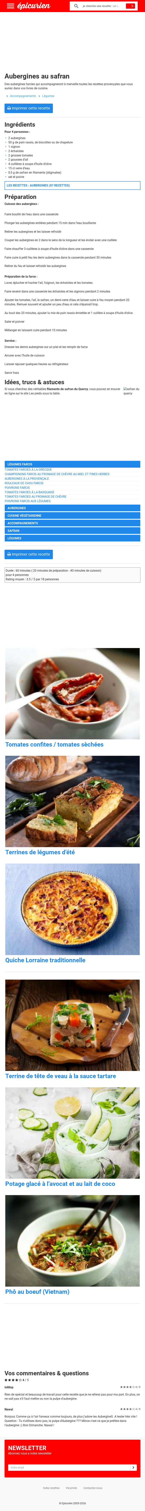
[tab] (72, 464)
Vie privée (71, 1487)
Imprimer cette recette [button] (30, 108)
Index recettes (51, 1487)
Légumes (48, 96)
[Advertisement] (72, 39)
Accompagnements (23, 96)
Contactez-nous (92, 1487)
